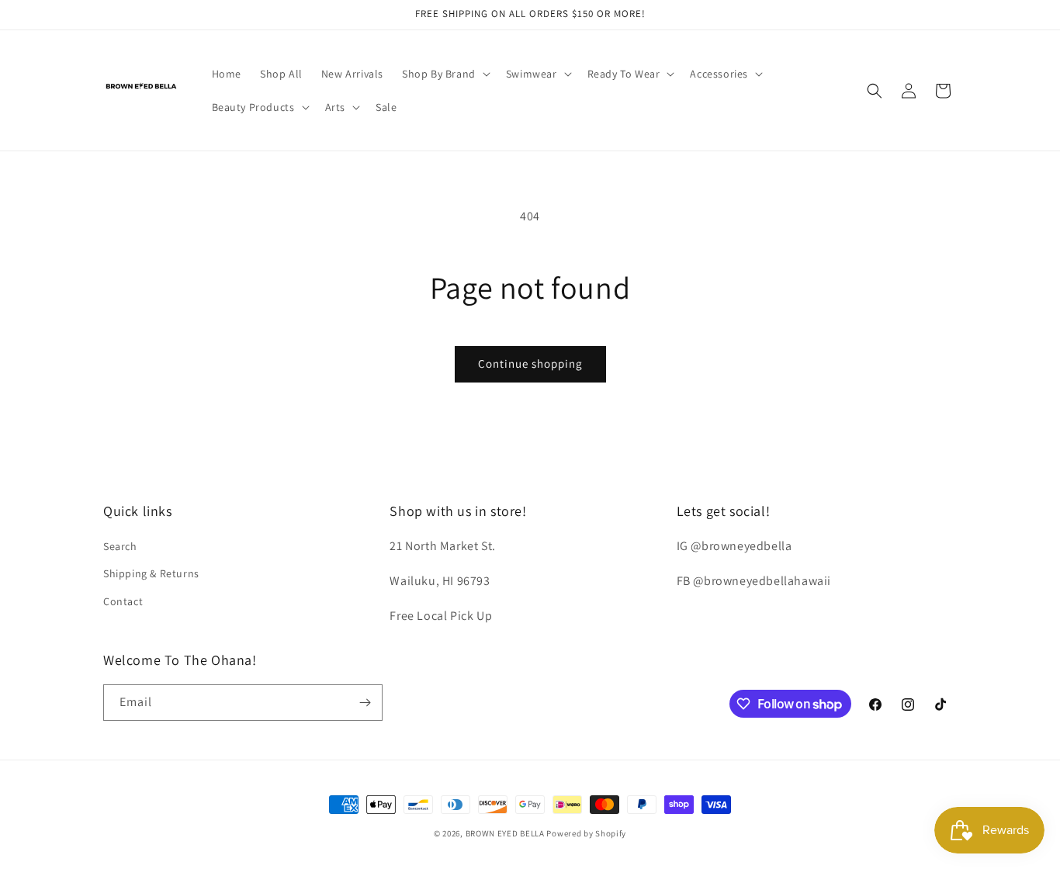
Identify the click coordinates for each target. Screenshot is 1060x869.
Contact (123, 601)
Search (120, 546)
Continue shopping (530, 363)
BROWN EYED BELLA (505, 833)
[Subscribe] (365, 702)
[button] (445, 73)
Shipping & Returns (151, 573)
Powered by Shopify (586, 833)
